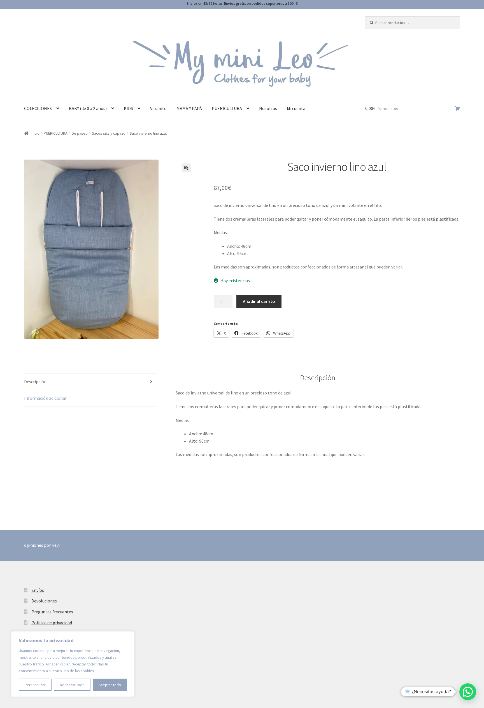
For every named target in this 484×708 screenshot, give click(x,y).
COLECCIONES (38, 108)
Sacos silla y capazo (108, 133)
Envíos (37, 590)
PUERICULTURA (227, 108)
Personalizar (35, 684)
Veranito (158, 108)
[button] (186, 167)
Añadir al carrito (259, 301)
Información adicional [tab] (45, 398)
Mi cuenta (296, 108)
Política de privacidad (51, 622)
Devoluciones (44, 601)
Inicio (35, 133)
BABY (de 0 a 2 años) (88, 108)
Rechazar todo (72, 684)
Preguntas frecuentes (52, 611)
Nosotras (268, 108)
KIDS (128, 108)
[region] (72, 664)
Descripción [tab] (35, 381)
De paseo (80, 133)
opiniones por (42, 545)
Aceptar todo (110, 684)
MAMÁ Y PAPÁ (189, 108)
